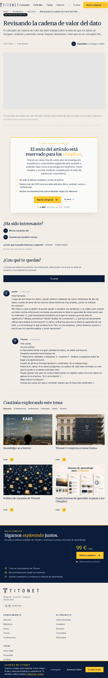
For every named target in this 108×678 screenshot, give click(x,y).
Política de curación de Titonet (21, 498)
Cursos (6, 633)
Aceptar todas (94, 669)
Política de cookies (35, 674)
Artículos (31, 11)
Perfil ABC (38, 5)
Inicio (5, 11)
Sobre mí (60, 5)
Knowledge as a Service (17, 448)
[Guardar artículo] (73, 44)
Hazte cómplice (94, 5)
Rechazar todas (74, 669)
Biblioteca (7, 624)
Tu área (76, 5)
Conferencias (9, 637)
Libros (6, 629)
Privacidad (8, 655)
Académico (18, 11)
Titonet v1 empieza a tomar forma (76, 448)
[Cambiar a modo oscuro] (68, 5)
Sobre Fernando (63, 620)
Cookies (7, 659)
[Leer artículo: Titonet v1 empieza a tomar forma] (80, 429)
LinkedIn (48, 245)
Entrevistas (61, 637)
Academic (60, 624)
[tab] (7, 409)
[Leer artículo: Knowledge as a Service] (27, 429)
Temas (50, 5)
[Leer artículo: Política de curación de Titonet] (27, 480)
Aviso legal (8, 651)
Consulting (61, 633)
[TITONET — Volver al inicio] (9, 5)
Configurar (55, 669)
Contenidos (24, 5)
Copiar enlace (61, 245)
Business (60, 629)
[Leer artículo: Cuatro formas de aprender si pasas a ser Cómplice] (80, 480)
